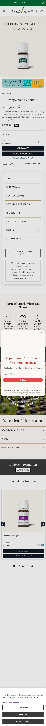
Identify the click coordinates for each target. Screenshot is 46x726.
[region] (23, 707)
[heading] (23, 360)
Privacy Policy (13, 702)
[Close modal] (42, 332)
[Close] (43, 691)
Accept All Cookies (23, 721)
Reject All (23, 714)
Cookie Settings (23, 707)
